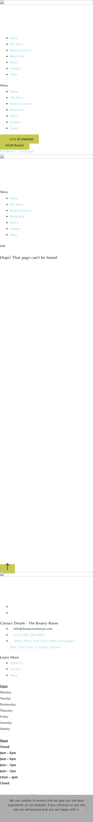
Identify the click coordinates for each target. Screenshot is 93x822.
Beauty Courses (20, 50)
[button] (46, 85)
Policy (14, 62)
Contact (15, 68)
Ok (47, 815)
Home (14, 38)
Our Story (16, 44)
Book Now (17, 56)
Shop (13, 74)
